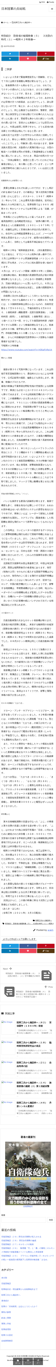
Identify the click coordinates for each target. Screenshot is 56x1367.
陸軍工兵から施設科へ (23, 22)
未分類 (4, 1278)
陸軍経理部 (6, 1329)
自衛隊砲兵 (28, 1206)
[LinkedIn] (10, 59)
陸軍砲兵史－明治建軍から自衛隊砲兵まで (19, 1289)
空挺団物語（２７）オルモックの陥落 (17, 1244)
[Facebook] (28, 54)
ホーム (6, 22)
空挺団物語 (6, 1283)
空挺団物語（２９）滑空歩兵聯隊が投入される (21, 1236)
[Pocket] (28, 59)
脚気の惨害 (6, 1312)
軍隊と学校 (6, 1323)
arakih (50, 930)
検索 (3, 1215)
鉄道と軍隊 (6, 1318)
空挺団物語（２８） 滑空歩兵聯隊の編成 (18, 1240)
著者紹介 (5, 1300)
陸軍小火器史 (7, 1335)
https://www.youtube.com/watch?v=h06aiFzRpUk (26, 349)
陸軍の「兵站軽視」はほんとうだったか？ (19, 1306)
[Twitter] (10, 54)
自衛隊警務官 (7, 1341)
